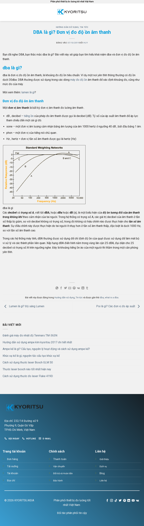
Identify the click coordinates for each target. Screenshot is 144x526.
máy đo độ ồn (78, 79)
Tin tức (84, 27)
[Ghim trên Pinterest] (74, 288)
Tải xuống (12, 466)
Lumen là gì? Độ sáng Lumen (26, 306)
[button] (8, 12)
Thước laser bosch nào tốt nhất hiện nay (27, 369)
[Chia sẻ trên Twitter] (65, 288)
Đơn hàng (12, 459)
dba (102, 297)
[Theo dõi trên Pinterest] (124, 500)
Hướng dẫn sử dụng (67, 27)
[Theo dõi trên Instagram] (111, 500)
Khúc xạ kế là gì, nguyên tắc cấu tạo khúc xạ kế (31, 355)
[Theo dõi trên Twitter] (120, 500)
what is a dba (111, 297)
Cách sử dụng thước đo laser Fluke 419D (28, 376)
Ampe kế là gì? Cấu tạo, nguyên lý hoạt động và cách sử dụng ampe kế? (46, 349)
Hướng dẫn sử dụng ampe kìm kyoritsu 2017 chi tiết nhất (37, 342)
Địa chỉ (11, 480)
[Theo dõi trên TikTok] (115, 500)
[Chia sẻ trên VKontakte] (78, 288)
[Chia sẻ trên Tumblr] (87, 288)
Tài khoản (12, 473)
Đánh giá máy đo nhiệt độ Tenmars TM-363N (30, 335)
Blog (102, 473)
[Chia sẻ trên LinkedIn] (82, 288)
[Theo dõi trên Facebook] (107, 500)
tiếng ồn (29, 116)
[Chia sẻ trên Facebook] (61, 288)
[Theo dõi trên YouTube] (133, 500)
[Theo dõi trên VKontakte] (137, 500)
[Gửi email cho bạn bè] (69, 288)
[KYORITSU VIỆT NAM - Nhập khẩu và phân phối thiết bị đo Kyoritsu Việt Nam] (72, 12)
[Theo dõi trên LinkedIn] (128, 500)
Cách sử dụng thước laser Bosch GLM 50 (28, 362)
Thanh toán (59, 459)
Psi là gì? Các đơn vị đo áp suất (116, 306)
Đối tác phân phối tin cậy (72, 513)
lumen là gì (28, 92)
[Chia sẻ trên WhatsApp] (56, 288)
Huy (85, 43)
